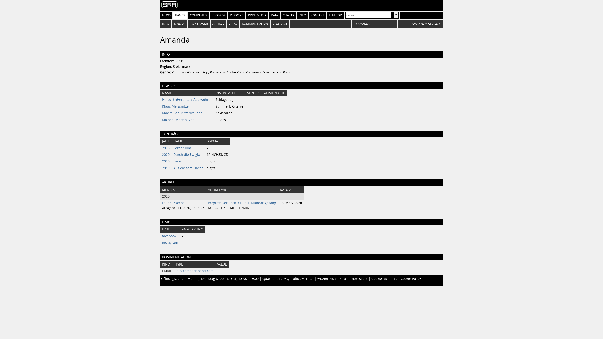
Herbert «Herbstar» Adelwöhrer (187, 99)
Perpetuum (182, 148)
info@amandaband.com (194, 271)
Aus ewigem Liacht (188, 168)
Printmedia (257, 15)
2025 (166, 148)
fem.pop (335, 15)
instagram (170, 243)
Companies (198, 15)
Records (218, 15)
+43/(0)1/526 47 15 (331, 279)
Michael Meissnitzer (178, 120)
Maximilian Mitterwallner (182, 113)
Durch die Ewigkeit (188, 155)
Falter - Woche (173, 203)
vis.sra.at (280, 24)
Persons (236, 15)
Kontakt (317, 15)
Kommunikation (255, 24)
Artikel (218, 24)
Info (302, 15)
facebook (169, 236)
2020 (166, 155)
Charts (288, 15)
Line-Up (180, 24)
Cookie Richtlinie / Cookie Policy (396, 279)
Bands (180, 15)
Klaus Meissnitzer (176, 106)
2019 (166, 168)
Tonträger (199, 24)
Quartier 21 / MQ (275, 279)
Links (233, 24)
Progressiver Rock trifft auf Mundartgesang (242, 203)
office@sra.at (303, 279)
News (166, 15)
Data (274, 15)
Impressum (359, 279)
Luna (177, 161)
